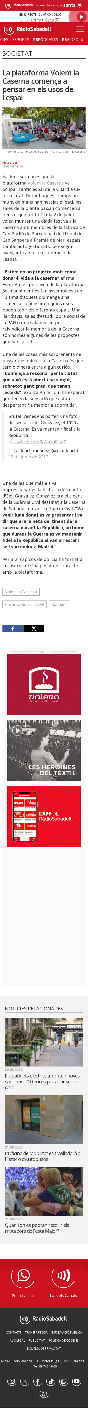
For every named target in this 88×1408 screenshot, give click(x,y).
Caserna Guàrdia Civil (24, 604)
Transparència (36, 1332)
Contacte (13, 1332)
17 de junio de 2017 (28, 457)
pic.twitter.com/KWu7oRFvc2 (37, 442)
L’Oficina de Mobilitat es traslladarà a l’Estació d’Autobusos (42, 1156)
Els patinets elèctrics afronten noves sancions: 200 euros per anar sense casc (42, 1081)
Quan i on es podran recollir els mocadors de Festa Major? (37, 1228)
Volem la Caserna (46, 183)
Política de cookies (63, 1340)
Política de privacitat (44, 1348)
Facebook (38, 1382)
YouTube (76, 1382)
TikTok (50, 1382)
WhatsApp (44, 1393)
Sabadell (59, 604)
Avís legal (17, 1340)
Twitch (63, 1382)
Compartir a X (33, 628)
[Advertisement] (44, 882)
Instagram (12, 1382)
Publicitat (37, 1340)
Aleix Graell (10, 162)
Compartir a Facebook (12, 628)
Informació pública (66, 1332)
